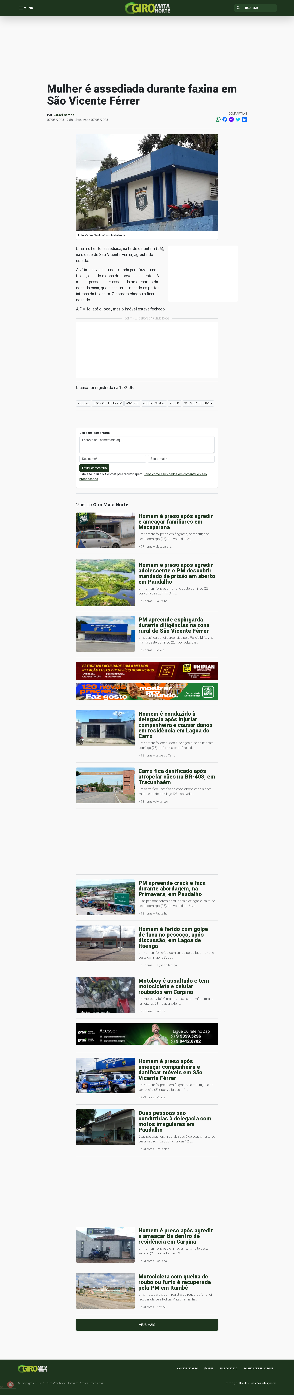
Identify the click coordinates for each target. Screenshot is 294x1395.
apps (210, 1368)
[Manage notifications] (10, 1384)
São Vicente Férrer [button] (108, 403)
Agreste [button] (132, 403)
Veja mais (147, 1325)
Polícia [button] (175, 403)
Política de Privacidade (258, 1368)
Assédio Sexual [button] (154, 403)
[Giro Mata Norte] (147, 8)
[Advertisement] (147, 49)
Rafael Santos (63, 115)
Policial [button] (83, 403)
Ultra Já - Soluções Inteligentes (257, 1383)
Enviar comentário (94, 468)
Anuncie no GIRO (187, 1368)
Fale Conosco (228, 1368)
